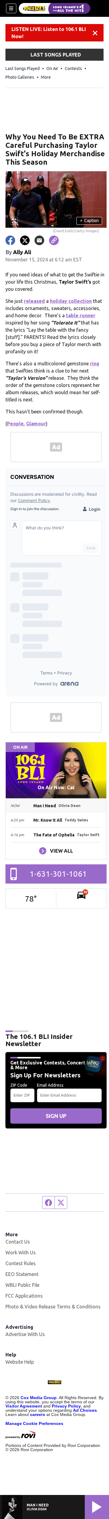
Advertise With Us (25, 1334)
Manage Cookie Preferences (34, 1423)
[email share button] (39, 240)
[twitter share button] (25, 240)
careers (37, 1414)
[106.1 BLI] (54, 8)
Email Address (50, 1085)
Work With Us (20, 1252)
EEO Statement (21, 1274)
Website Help (19, 1362)
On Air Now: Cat (56, 787)
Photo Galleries (19, 77)
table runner (80, 315)
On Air (52, 68)
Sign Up (56, 1116)
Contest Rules (20, 1263)
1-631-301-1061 (58, 873)
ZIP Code (18, 1085)
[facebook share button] (10, 240)
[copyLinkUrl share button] (54, 240)
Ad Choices (85, 1410)
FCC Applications (24, 1295)
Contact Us (17, 1241)
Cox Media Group (39, 1397)
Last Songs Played (22, 68)
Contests (73, 68)
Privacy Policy (66, 1406)
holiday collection (71, 301)
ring (94, 363)
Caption (89, 220)
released (34, 301)
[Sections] (11, 8)
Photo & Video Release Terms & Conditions (53, 1306)
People (15, 423)
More (46, 77)
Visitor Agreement (23, 1406)
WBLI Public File (22, 1285)
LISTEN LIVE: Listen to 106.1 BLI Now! (49, 32)
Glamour (36, 423)
